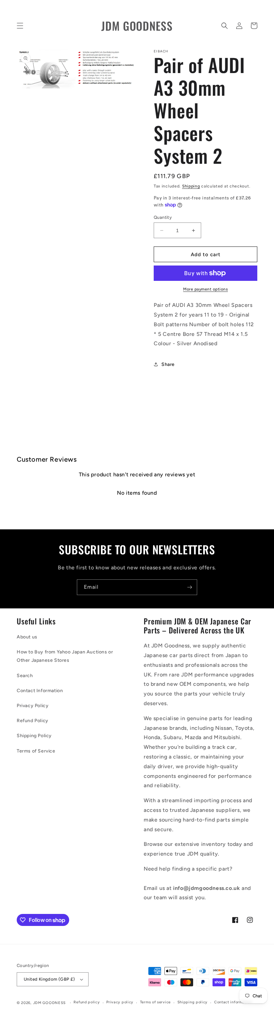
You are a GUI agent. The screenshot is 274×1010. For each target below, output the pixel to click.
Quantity (163, 217)
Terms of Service (36, 751)
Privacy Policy (32, 705)
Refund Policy (32, 720)
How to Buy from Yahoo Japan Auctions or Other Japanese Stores (65, 656)
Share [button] (168, 364)
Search (25, 675)
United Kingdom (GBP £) (49, 979)
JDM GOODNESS (49, 1003)
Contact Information (40, 690)
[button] (20, 25)
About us (27, 637)
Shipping (191, 186)
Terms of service (155, 1002)
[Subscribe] (189, 587)
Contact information (233, 1002)
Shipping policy (192, 1002)
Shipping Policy (34, 735)
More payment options (205, 289)
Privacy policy (119, 1002)
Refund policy (87, 1002)
